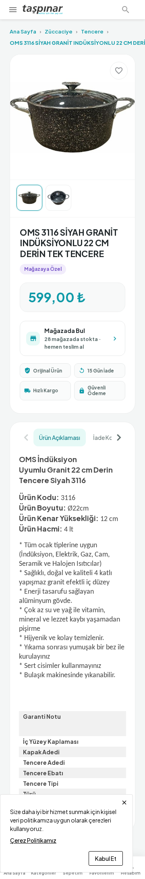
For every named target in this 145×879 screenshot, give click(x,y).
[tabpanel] (72, 635)
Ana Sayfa (23, 31)
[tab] (59, 437)
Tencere (92, 31)
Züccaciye (58, 31)
